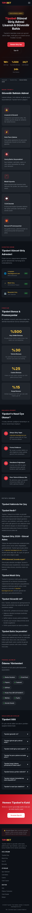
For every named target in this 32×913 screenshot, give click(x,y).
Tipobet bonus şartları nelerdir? (16, 772)
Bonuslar (4, 864)
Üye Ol (16, 50)
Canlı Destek (5, 894)
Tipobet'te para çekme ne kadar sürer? (16, 756)
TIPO (6, 2)
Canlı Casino (5, 880)
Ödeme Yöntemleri (7, 891)
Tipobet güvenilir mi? (16, 734)
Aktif (26, 273)
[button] (29, 3)
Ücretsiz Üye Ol (16, 815)
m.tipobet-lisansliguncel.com (18, 435)
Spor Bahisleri (6, 871)
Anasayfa (4, 80)
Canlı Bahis (5, 874)
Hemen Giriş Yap (16, 44)
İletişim (4, 897)
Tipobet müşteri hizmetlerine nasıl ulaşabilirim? (16, 779)
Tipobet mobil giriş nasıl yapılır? (16, 749)
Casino (4, 877)
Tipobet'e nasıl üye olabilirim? (16, 787)
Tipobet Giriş (13, 80)
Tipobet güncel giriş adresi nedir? (16, 741)
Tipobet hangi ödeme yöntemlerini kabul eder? (16, 764)
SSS (3, 888)
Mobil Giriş (5, 858)
